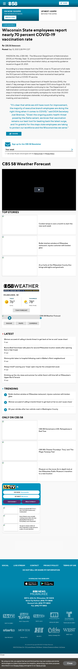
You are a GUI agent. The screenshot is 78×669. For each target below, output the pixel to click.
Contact (34, 565)
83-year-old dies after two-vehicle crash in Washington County (33, 409)
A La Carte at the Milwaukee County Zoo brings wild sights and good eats (55, 266)
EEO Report (39, 647)
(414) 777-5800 (44, 603)
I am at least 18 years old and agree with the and (30, 154)
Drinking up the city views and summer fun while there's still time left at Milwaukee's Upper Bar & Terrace (37, 376)
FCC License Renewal (30, 647)
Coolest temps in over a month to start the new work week (56, 225)
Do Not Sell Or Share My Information (41, 570)
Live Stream (19, 565)
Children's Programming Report (51, 647)
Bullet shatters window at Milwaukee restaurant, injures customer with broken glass (55, 245)
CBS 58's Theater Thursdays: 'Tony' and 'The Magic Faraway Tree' (56, 451)
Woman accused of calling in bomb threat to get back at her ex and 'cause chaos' (36, 339)
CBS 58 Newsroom (13, 45)
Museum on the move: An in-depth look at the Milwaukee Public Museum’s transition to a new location (55, 471)
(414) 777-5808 (46, 601)
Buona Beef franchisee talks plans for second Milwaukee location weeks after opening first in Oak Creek (38, 349)
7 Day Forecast (21, 310)
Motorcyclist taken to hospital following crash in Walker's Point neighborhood (34, 358)
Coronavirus (9, 25)
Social (5, 565)
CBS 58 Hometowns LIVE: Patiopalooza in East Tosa (55, 430)
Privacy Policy (49, 154)
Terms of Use (38, 154)
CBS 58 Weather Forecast (50, 316)
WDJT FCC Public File (18, 647)
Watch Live (9, 17)
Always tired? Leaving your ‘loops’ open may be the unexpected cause (32, 367)
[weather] (7, 302)
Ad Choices (62, 647)
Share (65, 3)
